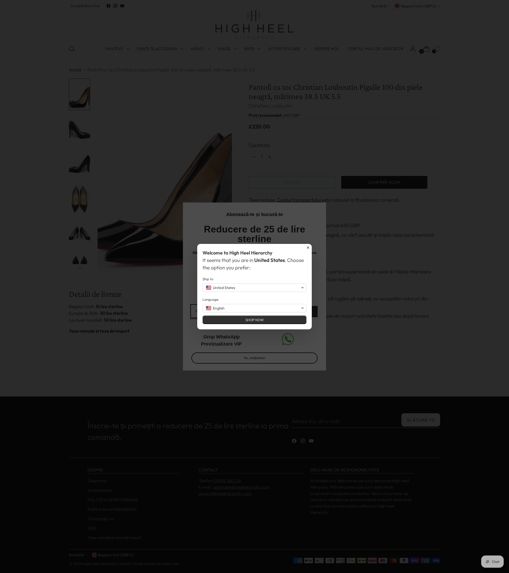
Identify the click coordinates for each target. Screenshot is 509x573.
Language (210, 299)
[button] (254, 287)
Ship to (208, 279)
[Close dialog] (308, 247)
